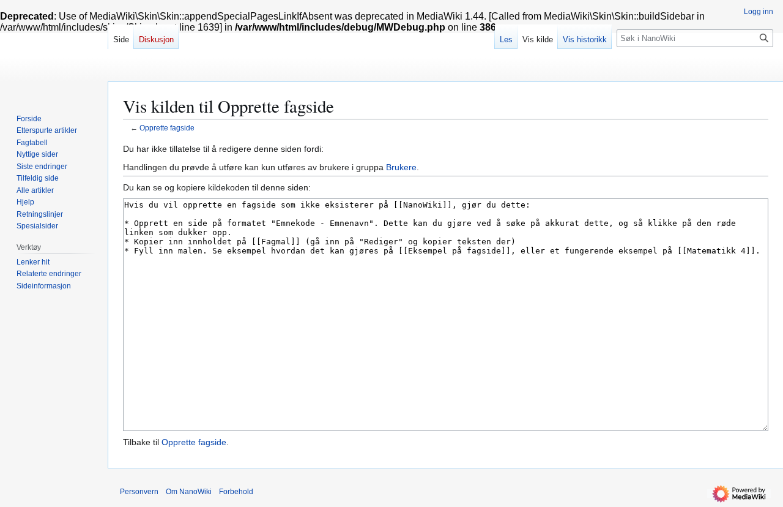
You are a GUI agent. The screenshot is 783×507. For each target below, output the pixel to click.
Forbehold (236, 491)
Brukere (401, 167)
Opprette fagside (167, 128)
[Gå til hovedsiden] (54, 49)
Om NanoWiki (189, 491)
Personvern (139, 491)
